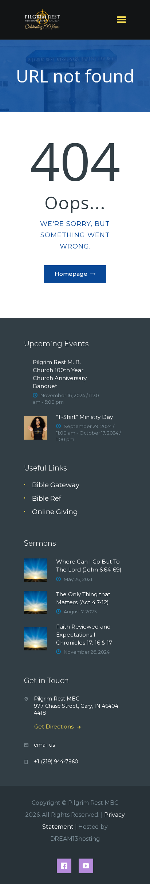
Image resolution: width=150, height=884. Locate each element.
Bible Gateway (55, 485)
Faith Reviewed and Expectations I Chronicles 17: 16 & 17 (84, 634)
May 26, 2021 (78, 579)
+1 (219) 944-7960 (56, 761)
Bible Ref (46, 498)
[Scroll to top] (136, 866)
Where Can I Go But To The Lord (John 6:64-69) (89, 565)
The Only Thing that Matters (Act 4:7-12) (83, 598)
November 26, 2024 (87, 652)
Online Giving (55, 512)
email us (44, 745)
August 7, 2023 (80, 611)
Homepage (71, 273)
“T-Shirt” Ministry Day (84, 416)
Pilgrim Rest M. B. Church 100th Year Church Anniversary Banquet (60, 374)
